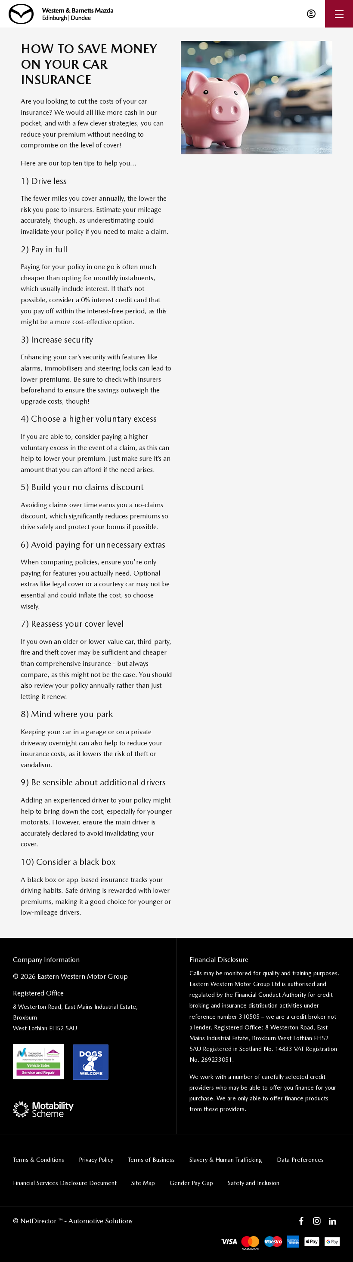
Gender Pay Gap (191, 1182)
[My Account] (311, 13)
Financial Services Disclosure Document (65, 1182)
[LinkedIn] (332, 1221)
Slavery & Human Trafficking (225, 1159)
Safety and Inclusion (253, 1182)
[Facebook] (301, 1221)
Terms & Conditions (38, 1159)
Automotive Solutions (100, 1221)
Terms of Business (151, 1159)
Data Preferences (300, 1159)
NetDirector (39, 1221)
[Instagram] (316, 1221)
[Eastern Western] (61, 14)
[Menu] (339, 14)
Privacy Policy (96, 1159)
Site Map (143, 1182)
